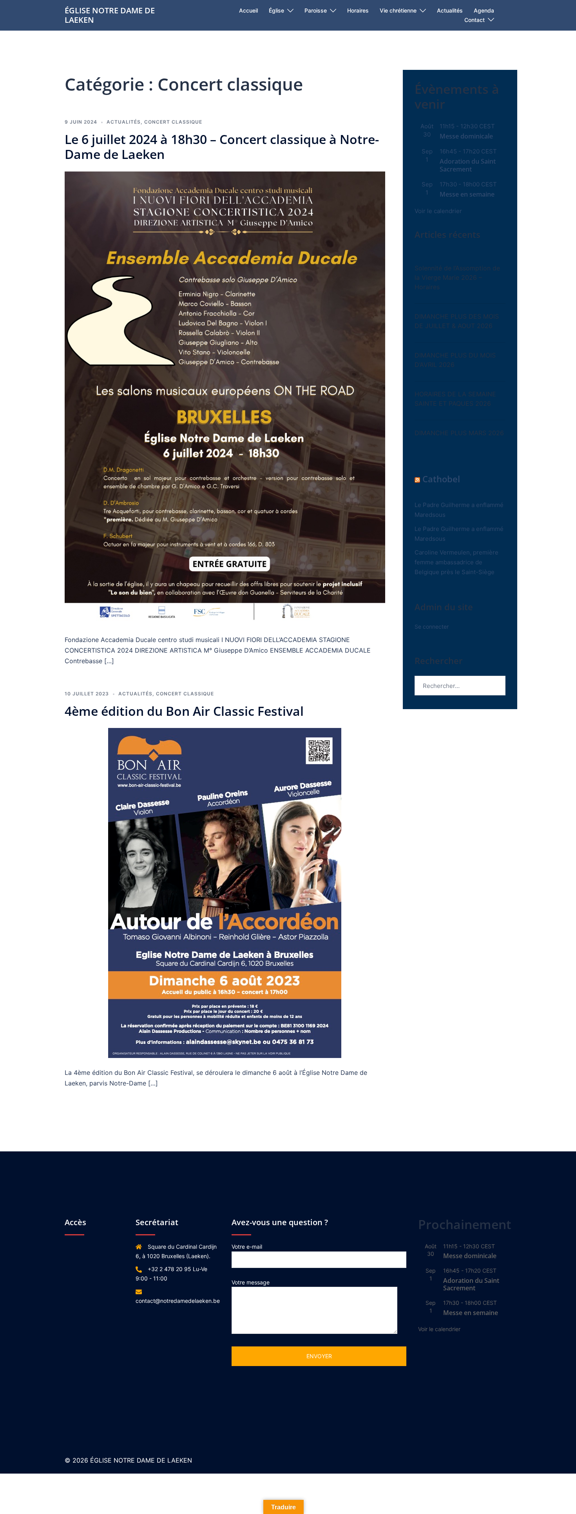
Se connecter (432, 626)
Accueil (248, 10)
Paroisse (315, 10)
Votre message (251, 1282)
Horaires (358, 10)
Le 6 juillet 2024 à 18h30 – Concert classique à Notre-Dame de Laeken (222, 146)
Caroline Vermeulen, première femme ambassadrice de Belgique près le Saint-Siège (456, 562)
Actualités (450, 10)
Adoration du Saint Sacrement (468, 165)
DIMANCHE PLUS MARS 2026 (459, 433)
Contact (474, 19)
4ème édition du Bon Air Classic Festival (184, 710)
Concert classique (173, 122)
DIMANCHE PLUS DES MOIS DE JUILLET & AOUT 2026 (457, 321)
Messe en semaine (467, 194)
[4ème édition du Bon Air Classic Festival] (224, 892)
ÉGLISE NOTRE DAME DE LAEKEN (110, 15)
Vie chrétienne (398, 10)
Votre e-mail (247, 1246)
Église (276, 10)
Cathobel (441, 479)
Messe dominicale (466, 136)
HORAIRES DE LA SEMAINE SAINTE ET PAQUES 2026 (455, 398)
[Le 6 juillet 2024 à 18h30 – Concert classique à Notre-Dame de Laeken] (225, 397)
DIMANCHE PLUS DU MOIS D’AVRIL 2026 (455, 359)
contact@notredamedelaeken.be (178, 1300)
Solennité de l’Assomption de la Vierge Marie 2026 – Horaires (457, 277)
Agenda (484, 10)
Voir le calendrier (438, 211)
